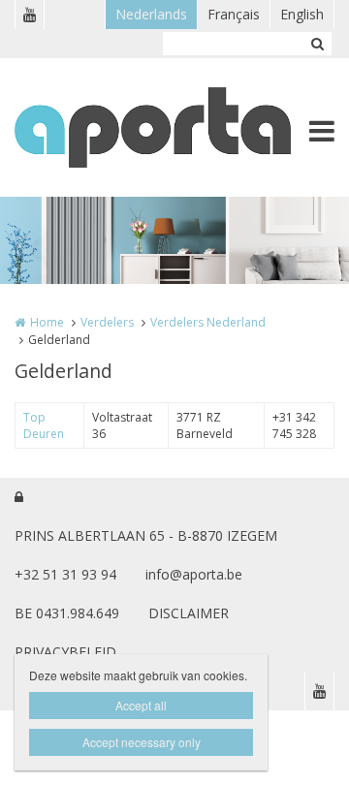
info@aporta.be (193, 574)
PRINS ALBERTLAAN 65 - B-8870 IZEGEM (146, 535)
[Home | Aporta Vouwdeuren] (174, 127)
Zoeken (317, 43)
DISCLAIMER (188, 613)
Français (233, 14)
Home (47, 322)
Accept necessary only (141, 742)
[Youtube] (29, 14)
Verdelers (107, 322)
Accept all (141, 705)
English (302, 14)
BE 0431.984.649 (67, 613)
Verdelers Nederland (208, 322)
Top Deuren (43, 425)
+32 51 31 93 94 (65, 574)
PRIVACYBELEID (65, 652)
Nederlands (151, 14)
